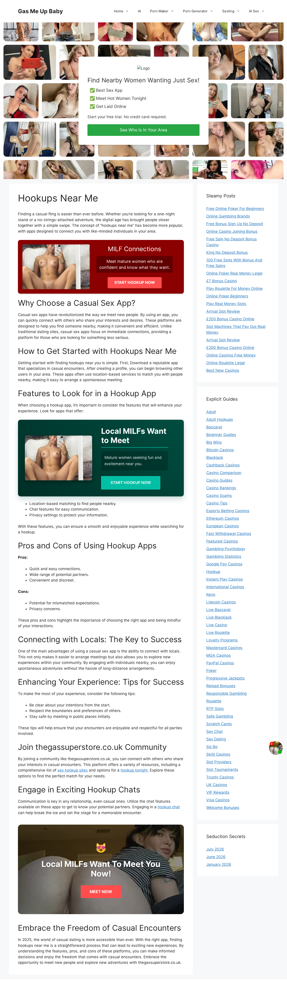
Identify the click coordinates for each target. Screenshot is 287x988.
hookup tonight (134, 770)
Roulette (213, 701)
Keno (210, 594)
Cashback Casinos (223, 465)
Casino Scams (219, 495)
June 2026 (216, 857)
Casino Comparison (223, 472)
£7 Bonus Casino (221, 281)
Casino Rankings (221, 488)
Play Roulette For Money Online (234, 288)
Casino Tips (216, 503)
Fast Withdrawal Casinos (228, 533)
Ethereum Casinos (222, 518)
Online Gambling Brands (228, 216)
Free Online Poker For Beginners (235, 208)
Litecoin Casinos (221, 602)
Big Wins (214, 442)
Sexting (228, 11)
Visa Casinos (218, 800)
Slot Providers (218, 762)
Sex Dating (216, 739)
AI (139, 11)
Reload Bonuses (220, 686)
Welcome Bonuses (222, 807)
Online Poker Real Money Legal (234, 273)
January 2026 (218, 864)
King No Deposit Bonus (227, 252)
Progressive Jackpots (225, 678)
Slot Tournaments (222, 769)
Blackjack (214, 457)
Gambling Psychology (225, 549)
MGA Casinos (218, 655)
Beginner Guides (221, 434)
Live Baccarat (218, 609)
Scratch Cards (219, 724)
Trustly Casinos (220, 777)
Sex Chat (214, 731)
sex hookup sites (72, 770)
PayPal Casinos (220, 663)
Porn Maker (159, 11)
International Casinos (225, 587)
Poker (211, 670)
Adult (211, 412)
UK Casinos (216, 785)
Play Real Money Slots (226, 304)
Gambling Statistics (223, 556)
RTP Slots (215, 708)
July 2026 (215, 849)
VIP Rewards (217, 792)
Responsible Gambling (226, 693)
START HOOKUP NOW (134, 282)
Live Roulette (218, 632)
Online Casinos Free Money (231, 355)
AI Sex (254, 11)
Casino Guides (219, 480)
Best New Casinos (222, 370)
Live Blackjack (219, 617)
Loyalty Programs (222, 640)
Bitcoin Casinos (220, 450)
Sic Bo (211, 746)
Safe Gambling (219, 716)
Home (118, 11)
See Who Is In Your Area (143, 130)
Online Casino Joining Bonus (231, 231)
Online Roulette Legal (225, 363)
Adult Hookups (219, 419)
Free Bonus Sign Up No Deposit (234, 224)
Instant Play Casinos (224, 579)
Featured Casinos (222, 541)
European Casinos (222, 526)
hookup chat (169, 807)
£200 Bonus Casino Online (230, 319)
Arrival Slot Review (223, 311)
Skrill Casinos (218, 754)
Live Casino (216, 625)
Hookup (213, 571)
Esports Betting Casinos (227, 511)
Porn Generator (195, 11)
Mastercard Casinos (224, 648)
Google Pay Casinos (224, 564)
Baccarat (214, 427)
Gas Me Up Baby (40, 11)
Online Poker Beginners (227, 296)
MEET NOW (101, 891)
